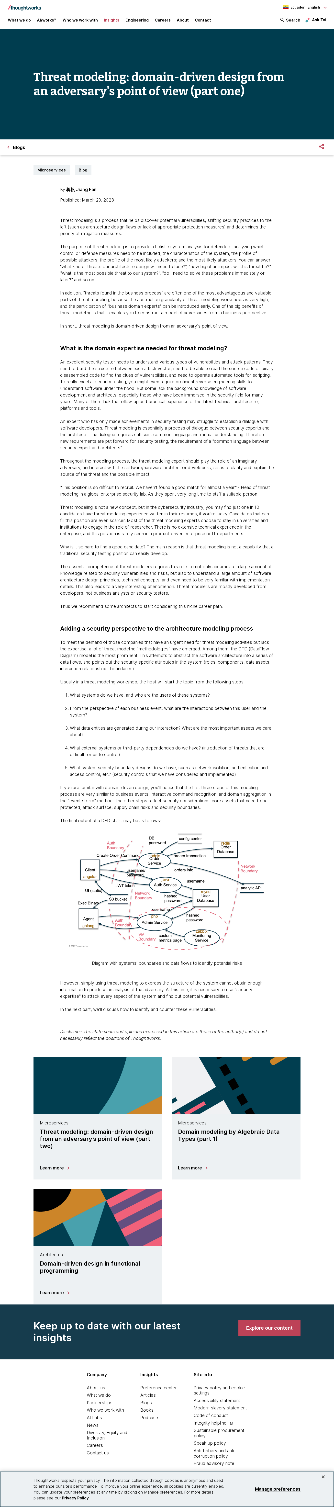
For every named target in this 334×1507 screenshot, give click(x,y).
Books (147, 1410)
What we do (99, 1395)
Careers (95, 1445)
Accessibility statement (217, 1400)
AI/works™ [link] (46, 20)
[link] (269, 1328)
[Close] (323, 1477)
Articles (148, 1395)
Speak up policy (210, 1443)
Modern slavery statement (220, 1407)
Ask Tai (319, 19)
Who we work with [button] (80, 20)
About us (96, 1387)
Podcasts (149, 1417)
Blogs (146, 1402)
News (93, 1425)
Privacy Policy (75, 1498)
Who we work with (105, 1410)
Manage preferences (278, 1489)
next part (82, 1009)
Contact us (98, 1452)
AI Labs (94, 1417)
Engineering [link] (137, 20)
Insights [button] (111, 20)
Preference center (158, 1387)
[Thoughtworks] (24, 5)
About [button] (183, 20)
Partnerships (99, 1402)
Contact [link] (203, 20)
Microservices (51, 170)
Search (293, 20)
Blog (83, 170)
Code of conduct (211, 1415)
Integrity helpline (210, 1423)
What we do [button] (19, 20)
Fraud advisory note (214, 1463)
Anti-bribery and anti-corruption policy (215, 1453)
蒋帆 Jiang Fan (81, 189)
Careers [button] (163, 20)
